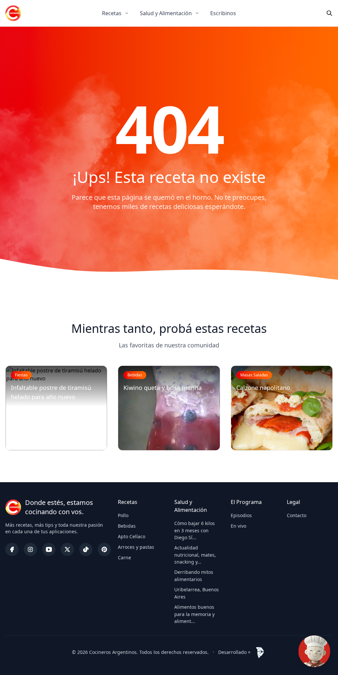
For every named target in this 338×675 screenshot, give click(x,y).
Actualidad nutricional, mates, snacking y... (195, 554)
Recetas (111, 13)
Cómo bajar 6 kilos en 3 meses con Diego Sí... (194, 530)
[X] (67, 549)
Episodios (241, 515)
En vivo (238, 526)
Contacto (296, 515)
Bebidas (127, 526)
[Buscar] (329, 13)
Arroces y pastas (136, 547)
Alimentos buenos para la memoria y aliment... (194, 614)
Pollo (123, 515)
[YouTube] (48, 549)
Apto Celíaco (131, 536)
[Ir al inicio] (13, 13)
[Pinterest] (104, 549)
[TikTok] (85, 549)
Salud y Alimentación (166, 13)
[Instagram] (30, 549)
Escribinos (223, 13)
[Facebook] (11, 549)
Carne (124, 557)
